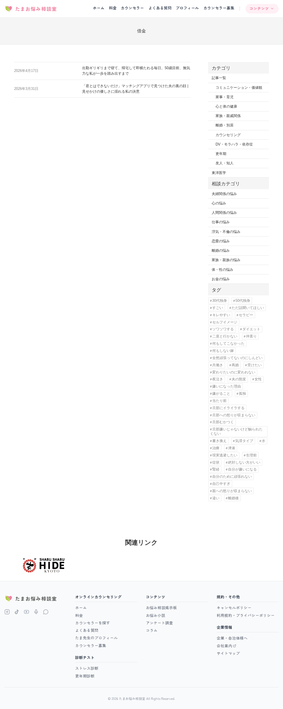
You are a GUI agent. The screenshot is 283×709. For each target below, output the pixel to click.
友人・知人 (225, 163)
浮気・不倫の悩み (226, 232)
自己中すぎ (221, 484)
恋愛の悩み (221, 241)
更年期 (221, 154)
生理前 (251, 455)
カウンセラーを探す (92, 622)
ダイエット (251, 329)
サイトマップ (228, 653)
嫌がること (221, 393)
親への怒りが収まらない (232, 491)
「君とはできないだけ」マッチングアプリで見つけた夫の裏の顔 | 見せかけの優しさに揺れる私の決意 (135, 89)
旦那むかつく (223, 422)
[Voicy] (36, 611)
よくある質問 (160, 8)
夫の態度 (239, 379)
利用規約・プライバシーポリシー (246, 615)
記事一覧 (219, 78)
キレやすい (221, 315)
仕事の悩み (221, 222)
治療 (215, 448)
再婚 (235, 365)
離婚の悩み (221, 250)
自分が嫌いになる (242, 469)
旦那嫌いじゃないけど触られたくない (236, 431)
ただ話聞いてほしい (248, 308)
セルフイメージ (224, 322)
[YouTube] (26, 611)
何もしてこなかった (228, 343)
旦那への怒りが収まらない (233, 415)
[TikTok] (16, 611)
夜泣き (217, 379)
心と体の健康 (226, 106)
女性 (258, 379)
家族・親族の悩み (226, 260)
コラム (152, 630)
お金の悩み (221, 279)
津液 (231, 448)
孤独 (242, 393)
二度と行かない (224, 336)
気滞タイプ (244, 441)
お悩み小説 (155, 615)
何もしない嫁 (223, 351)
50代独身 (242, 300)
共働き (217, 365)
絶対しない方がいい (244, 462)
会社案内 (224, 645)
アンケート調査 (159, 622)
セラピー (246, 315)
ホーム (98, 8)
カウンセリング (228, 135)
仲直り (251, 336)
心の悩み (219, 203)
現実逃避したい (224, 455)
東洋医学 (219, 173)
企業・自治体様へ (232, 638)
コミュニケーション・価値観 (239, 87)
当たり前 (219, 401)
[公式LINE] (45, 611)
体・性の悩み (222, 270)
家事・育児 (225, 97)
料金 (113, 8)
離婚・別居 (225, 125)
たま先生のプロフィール (96, 637)
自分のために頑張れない (232, 476)
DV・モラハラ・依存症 (234, 144)
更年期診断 (85, 676)
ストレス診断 (86, 668)
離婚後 (233, 498)
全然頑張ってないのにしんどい (237, 358)
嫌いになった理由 (226, 386)
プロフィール (187, 8)
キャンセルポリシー (234, 607)
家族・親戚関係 (228, 116)
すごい (217, 308)
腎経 (215, 469)
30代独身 (219, 300)
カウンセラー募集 (218, 8)
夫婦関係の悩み (224, 194)
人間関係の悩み (224, 213)
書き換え (219, 441)
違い (215, 498)
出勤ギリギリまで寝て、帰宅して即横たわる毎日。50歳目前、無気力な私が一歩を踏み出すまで (136, 71)
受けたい (254, 365)
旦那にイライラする (228, 408)
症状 (215, 462)
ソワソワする (223, 329)
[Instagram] (7, 611)
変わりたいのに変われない (233, 372)
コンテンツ (259, 8)
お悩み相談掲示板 (161, 607)
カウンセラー (132, 8)
